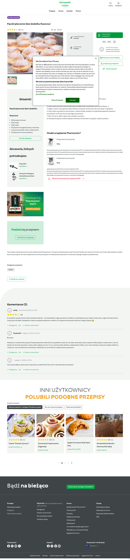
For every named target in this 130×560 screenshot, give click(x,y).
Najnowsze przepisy (14, 514)
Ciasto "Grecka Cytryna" (19, 443)
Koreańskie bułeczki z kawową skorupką (106, 445)
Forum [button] (60, 11)
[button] (111, 4)
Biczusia (10, 338)
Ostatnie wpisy (42, 519)
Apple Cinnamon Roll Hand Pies (78, 444)
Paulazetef (114, 47)
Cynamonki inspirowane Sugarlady (48, 445)
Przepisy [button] (52, 11)
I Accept (72, 100)
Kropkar (45, 450)
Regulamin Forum (73, 533)
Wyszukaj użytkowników (105, 514)
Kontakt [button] (70, 11)
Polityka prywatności (72, 556)
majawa (104, 450)
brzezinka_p (17, 447)
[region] (66, 81)
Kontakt (45, 556)
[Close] (96, 58)
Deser (11, 270)
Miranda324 (76, 449)
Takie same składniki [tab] (73, 407)
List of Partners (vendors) (45, 94)
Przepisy (10, 503)
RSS (97, 517)
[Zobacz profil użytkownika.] (101, 49)
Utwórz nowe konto (44, 513)
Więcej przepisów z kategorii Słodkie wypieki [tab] (24, 407)
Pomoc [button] (78, 11)
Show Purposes (57, 100)
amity (15, 310)
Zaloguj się (41, 509)
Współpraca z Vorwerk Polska (77, 530)
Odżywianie (71, 520)
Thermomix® (71, 510)
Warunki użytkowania (57, 556)
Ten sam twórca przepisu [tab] (53, 407)
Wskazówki (71, 523)
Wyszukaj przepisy (13, 507)
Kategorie (10, 510)
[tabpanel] (65, 439)
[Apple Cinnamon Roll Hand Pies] (80, 425)
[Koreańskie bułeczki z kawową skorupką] (109, 425)
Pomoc (97, 556)
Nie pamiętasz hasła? (44, 516)
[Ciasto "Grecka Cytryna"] (21, 425)
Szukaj (98, 503)
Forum (69, 503)
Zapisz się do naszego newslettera (80, 487)
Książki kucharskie (73, 517)
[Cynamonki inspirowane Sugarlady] (50, 425)
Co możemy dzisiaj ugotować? (78, 527)
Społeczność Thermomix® (76, 507)
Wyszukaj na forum (103, 510)
